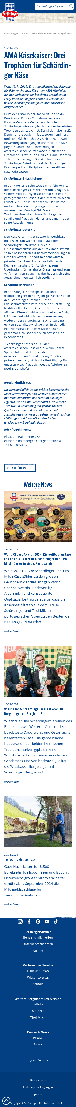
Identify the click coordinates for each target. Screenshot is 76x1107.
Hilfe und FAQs (38, 971)
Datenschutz (38, 1080)
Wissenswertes (38, 977)
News (25, 33)
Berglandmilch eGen (38, 937)
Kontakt (38, 984)
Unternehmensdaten (38, 944)
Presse (38, 1038)
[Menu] (70, 18)
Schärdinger (11, 33)
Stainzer (38, 1011)
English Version (38, 1060)
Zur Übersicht (22, 468)
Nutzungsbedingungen (38, 1087)
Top (6, 1101)
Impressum (38, 1094)
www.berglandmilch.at (30, 423)
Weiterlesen (11, 631)
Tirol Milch (38, 1017)
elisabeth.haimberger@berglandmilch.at (33, 441)
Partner (38, 951)
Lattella (38, 1004)
